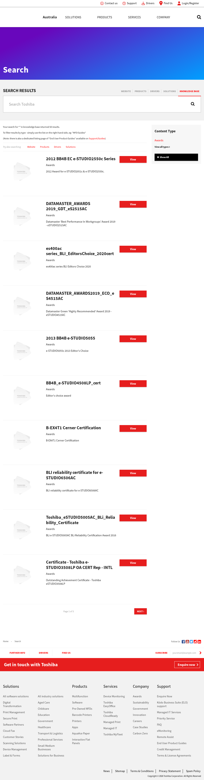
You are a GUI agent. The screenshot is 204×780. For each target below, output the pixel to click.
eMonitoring (164, 731)
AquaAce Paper (81, 733)
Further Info (17, 652)
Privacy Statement (170, 771)
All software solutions (16, 696)
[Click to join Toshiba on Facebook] (183, 641)
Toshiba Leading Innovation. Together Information (14, 772)
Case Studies (140, 727)
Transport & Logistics (50, 733)
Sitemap (120, 771)
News (106, 771)
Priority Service (166, 718)
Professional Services (50, 739)
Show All (164, 157)
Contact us (111, 3)
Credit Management (168, 749)
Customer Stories (13, 737)
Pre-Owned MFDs (82, 708)
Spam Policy (193, 771)
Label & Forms (11, 755)
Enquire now (186, 665)
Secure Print (10, 718)
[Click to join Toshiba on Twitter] (191, 641)
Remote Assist (165, 737)
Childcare (43, 708)
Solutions (73, 17)
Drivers (150, 3)
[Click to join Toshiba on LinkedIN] (199, 641)
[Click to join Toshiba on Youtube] (187, 641)
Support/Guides (97, 138)
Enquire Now (164, 696)
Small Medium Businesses (46, 747)
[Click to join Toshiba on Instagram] (195, 641)
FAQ (159, 724)
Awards (159, 140)
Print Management (14, 712)
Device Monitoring (114, 696)
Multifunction (80, 696)
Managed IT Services (169, 712)
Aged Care (44, 702)
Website (126, 91)
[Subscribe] (200, 652)
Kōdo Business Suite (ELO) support (172, 704)
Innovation (139, 715)
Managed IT (110, 728)
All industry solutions (50, 696)
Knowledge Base (189, 91)
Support (132, 3)
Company (163, 17)
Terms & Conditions (142, 771)
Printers (76, 721)
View (133, 159)
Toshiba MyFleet (113, 734)
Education (44, 715)
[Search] (192, 103)
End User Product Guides (171, 743)
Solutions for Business (51, 755)
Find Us (168, 3)
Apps (75, 727)
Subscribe (161, 652)
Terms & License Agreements (174, 755)
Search (18, 641)
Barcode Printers (82, 715)
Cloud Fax (9, 731)
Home (5, 641)
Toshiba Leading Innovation (23, 17)
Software (77, 702)
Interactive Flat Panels (81, 741)
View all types (162, 146)
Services (134, 17)
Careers (137, 721)
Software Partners (13, 724)
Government (45, 721)
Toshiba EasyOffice (109, 704)
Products (104, 17)
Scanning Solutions (14, 743)
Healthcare (44, 727)
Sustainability (141, 702)
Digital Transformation (12, 704)
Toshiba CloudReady (110, 714)
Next (140, 611)
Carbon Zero (140, 733)
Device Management (15, 749)
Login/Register (190, 3)
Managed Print (112, 722)
